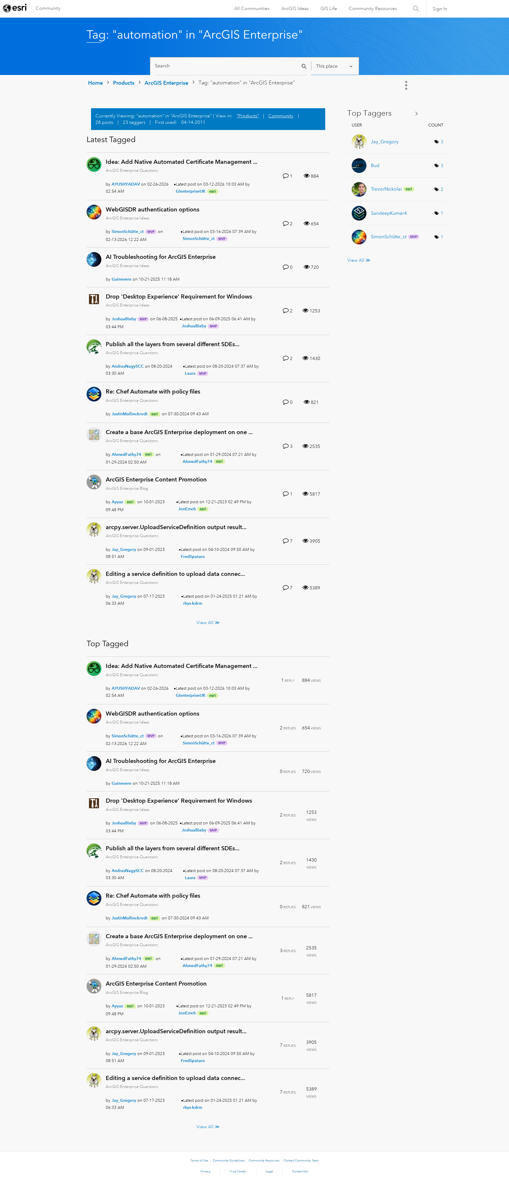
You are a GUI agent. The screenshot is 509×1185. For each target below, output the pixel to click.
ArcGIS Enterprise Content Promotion (156, 479)
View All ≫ (208, 623)
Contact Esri (300, 1171)
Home (95, 83)
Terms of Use (199, 1160)
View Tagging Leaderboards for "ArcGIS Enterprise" (384, 113)
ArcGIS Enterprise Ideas (128, 218)
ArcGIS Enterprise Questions (132, 170)
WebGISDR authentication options (152, 209)
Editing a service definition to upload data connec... (175, 573)
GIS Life (328, 8)
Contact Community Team (301, 1160)
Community (48, 8)
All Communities (252, 8)
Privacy (205, 1171)
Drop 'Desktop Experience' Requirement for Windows (179, 296)
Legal (269, 1171)
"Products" (248, 116)
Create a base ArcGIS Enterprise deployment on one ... (179, 432)
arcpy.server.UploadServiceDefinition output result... (176, 527)
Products (123, 83)
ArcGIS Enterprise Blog (127, 488)
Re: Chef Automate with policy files (153, 391)
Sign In (440, 9)
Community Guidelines (228, 1160)
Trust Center (238, 1171)
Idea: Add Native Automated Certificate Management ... (181, 161)
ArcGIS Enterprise (166, 83)
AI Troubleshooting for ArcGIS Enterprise (161, 256)
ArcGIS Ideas (295, 8)
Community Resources (373, 8)
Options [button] (407, 85)
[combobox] (231, 66)
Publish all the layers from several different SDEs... (172, 344)
